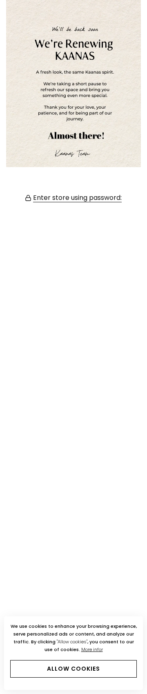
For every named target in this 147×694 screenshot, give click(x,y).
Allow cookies (73, 669)
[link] (73, 83)
